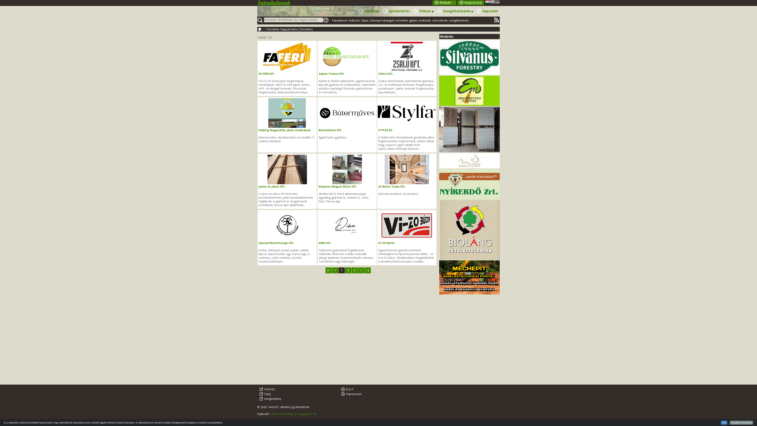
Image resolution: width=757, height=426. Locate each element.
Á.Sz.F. (350, 389)
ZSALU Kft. (385, 74)
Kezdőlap (372, 11)
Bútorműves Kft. (330, 130)
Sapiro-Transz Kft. (332, 74)
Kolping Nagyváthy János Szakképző (284, 130)
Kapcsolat (490, 11)
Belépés (445, 3)
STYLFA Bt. (385, 130)
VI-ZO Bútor (386, 243)
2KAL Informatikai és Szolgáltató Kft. (293, 414)
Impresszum (354, 394)
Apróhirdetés (399, 11)
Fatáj (267, 394)
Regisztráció (473, 3)
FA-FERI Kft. (267, 74)
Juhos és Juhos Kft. (272, 186)
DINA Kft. (325, 243)
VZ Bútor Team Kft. (392, 186)
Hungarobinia (272, 399)
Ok (724, 422)
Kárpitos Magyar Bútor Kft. (338, 186)
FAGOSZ (269, 389)
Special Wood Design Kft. (276, 243)
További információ (741, 422)
